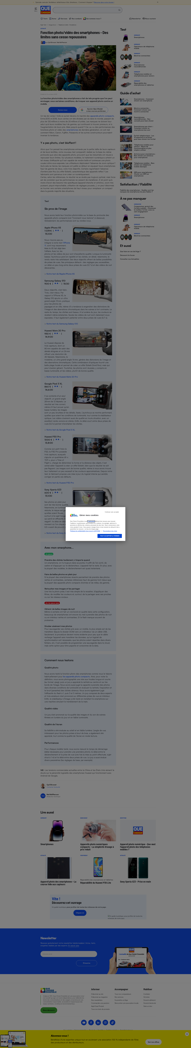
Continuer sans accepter (112, 512)
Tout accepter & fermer (109, 536)
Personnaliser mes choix (110, 531)
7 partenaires (91, 521)
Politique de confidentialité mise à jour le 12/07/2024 (85, 531)
